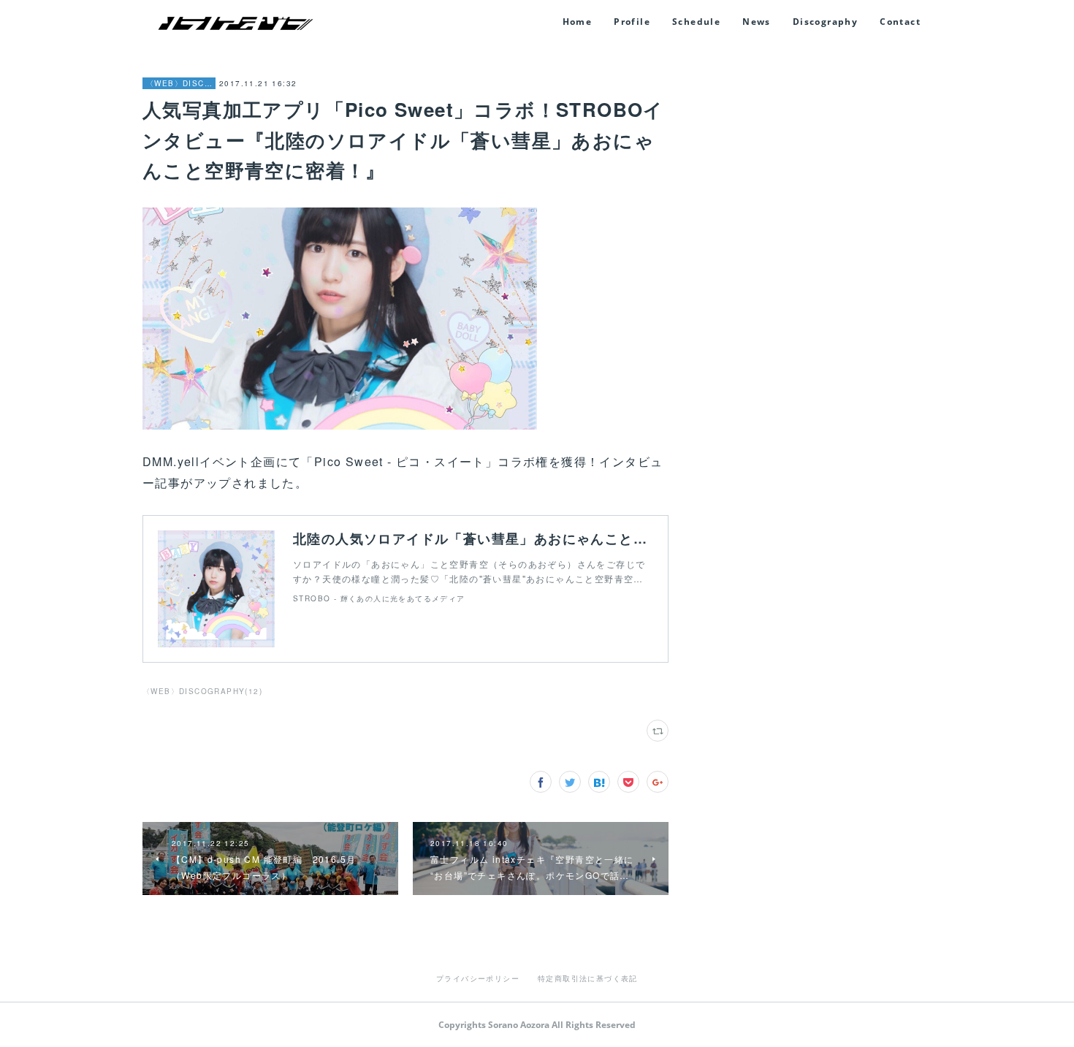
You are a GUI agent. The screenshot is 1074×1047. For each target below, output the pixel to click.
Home (578, 21)
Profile (632, 21)
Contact (900, 21)
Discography (825, 21)
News (756, 21)
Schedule (696, 21)
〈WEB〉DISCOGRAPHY (179, 83)
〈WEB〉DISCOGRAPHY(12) (202, 691)
